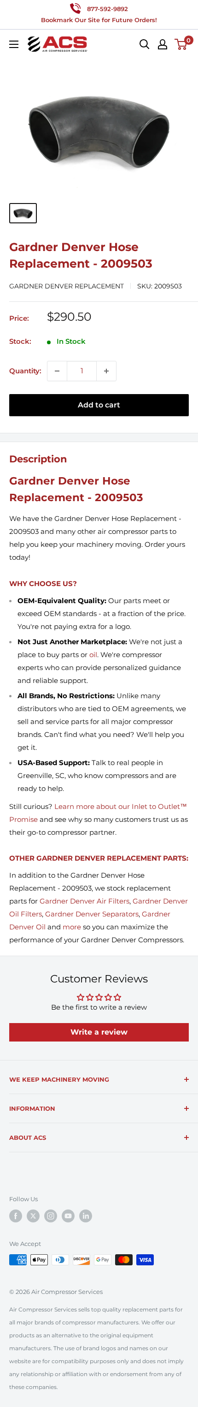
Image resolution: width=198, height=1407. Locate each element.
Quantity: (25, 370)
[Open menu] (13, 44)
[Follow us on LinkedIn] (85, 1215)
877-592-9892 (107, 8)
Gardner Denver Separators (92, 914)
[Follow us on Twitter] (33, 1215)
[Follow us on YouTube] (68, 1215)
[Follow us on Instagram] (50, 1215)
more (72, 926)
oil (93, 654)
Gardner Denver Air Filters (84, 901)
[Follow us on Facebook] (15, 1215)
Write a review (99, 1032)
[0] (181, 44)
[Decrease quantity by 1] (57, 371)
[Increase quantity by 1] (106, 371)
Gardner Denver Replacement (66, 286)
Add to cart (99, 405)
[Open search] (145, 44)
